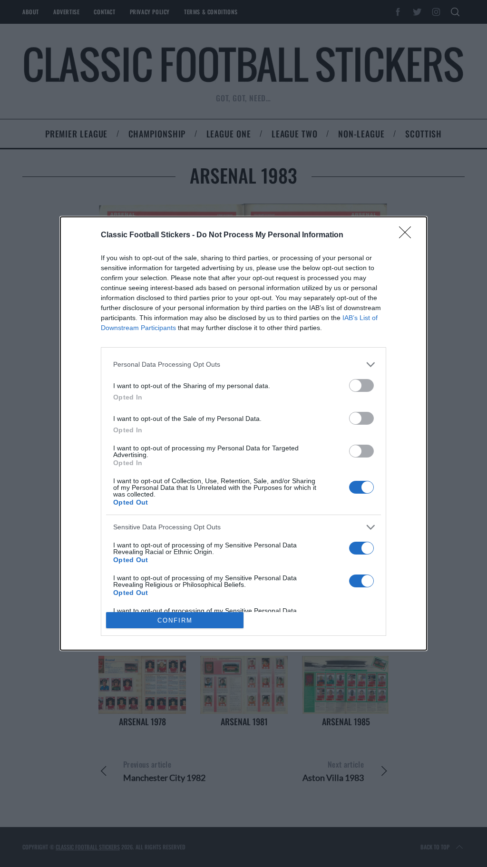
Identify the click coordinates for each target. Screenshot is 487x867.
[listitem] (243, 365)
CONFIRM (175, 620)
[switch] (361, 385)
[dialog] (243, 434)
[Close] (408, 235)
